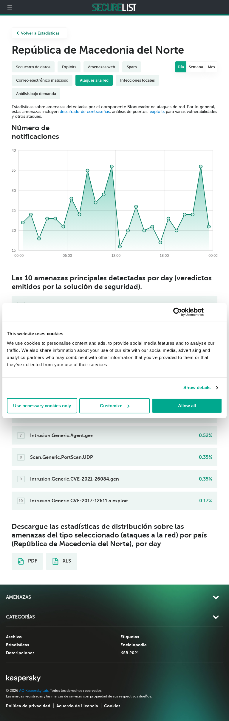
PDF (32, 561)
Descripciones (20, 652)
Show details (197, 387)
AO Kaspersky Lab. (34, 691)
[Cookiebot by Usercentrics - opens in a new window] (177, 311)
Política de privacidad (28, 705)
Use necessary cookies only (42, 405)
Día (181, 67)
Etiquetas (129, 636)
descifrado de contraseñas (85, 111)
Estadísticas (17, 644)
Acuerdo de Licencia (77, 705)
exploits (157, 111)
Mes (211, 67)
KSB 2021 (129, 652)
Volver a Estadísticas (40, 33)
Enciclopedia (133, 644)
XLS (66, 561)
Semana (196, 67)
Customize (111, 405)
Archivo (14, 636)
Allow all (187, 405)
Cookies (112, 705)
